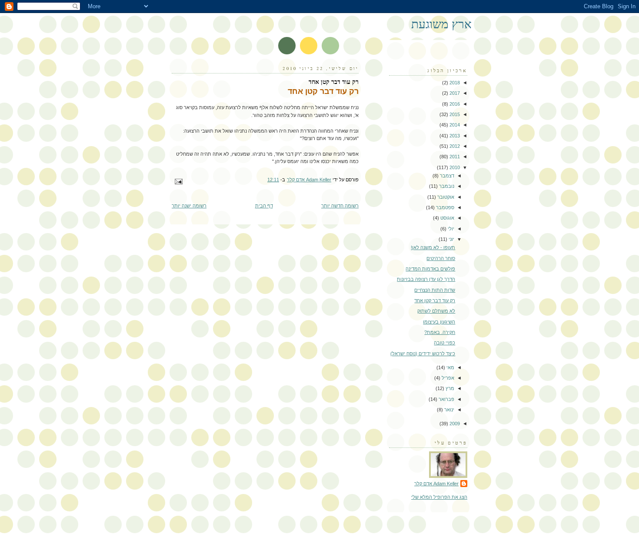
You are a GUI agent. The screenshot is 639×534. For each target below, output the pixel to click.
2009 (454, 423)
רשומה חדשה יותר (340, 205)
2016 (454, 104)
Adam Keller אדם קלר (436, 483)
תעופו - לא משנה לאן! (433, 247)
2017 (454, 93)
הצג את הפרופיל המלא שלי (439, 497)
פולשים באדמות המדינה (430, 268)
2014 (454, 124)
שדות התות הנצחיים (434, 290)
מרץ (449, 388)
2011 (454, 156)
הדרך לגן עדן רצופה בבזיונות (426, 279)
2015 (454, 114)
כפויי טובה (444, 342)
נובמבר (446, 186)
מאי (449, 367)
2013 (454, 135)
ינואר (448, 409)
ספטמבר (444, 207)
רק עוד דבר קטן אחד (434, 300)
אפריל (447, 377)
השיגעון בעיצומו (439, 321)
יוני (450, 239)
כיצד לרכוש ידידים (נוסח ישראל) (422, 353)
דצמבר (446, 175)
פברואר (445, 399)
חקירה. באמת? (439, 332)
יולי (450, 228)
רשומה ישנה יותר (189, 205)
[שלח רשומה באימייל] (179, 181)
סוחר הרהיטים (440, 258)
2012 (454, 146)
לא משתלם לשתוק (436, 311)
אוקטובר (445, 197)
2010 (454, 167)
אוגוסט (446, 217)
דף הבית (264, 205)
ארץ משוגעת (441, 24)
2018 (454, 82)
